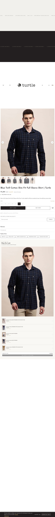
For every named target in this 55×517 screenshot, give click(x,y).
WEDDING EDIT (32, 236)
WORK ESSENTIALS (21, 236)
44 (19, 203)
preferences (6, 516)
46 (22, 203)
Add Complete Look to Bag (27, 355)
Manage (16, 514)
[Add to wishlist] (52, 208)
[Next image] (52, 142)
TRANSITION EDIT (44, 236)
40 (12, 203)
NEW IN (3, 236)
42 (15, 203)
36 (2, 203)
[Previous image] (2, 142)
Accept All (38, 514)
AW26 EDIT (11, 236)
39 (8, 203)
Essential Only (46, 514)
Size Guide (52, 201)
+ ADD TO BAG (8, 335)
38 (5, 203)
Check (50, 219)
